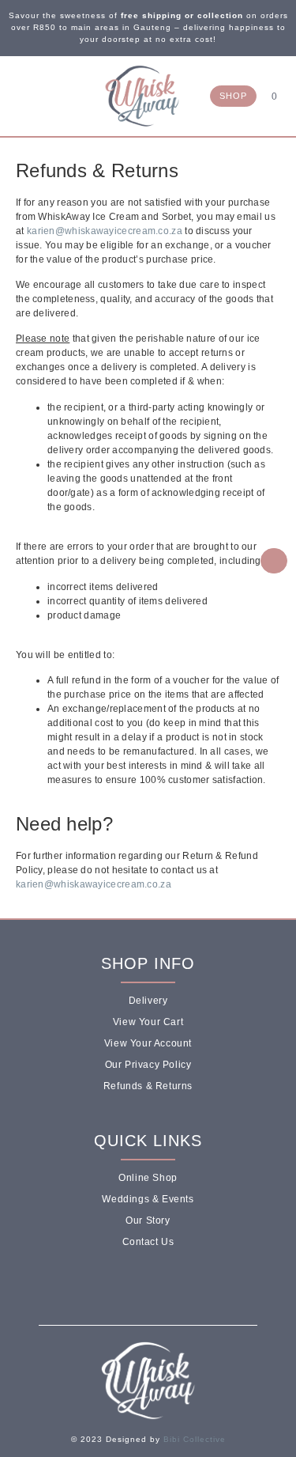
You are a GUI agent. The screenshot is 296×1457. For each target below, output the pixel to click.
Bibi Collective (194, 1439)
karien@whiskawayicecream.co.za (104, 231)
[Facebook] (18, 95)
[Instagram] (34, 95)
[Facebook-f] (128, 1285)
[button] (65, 97)
